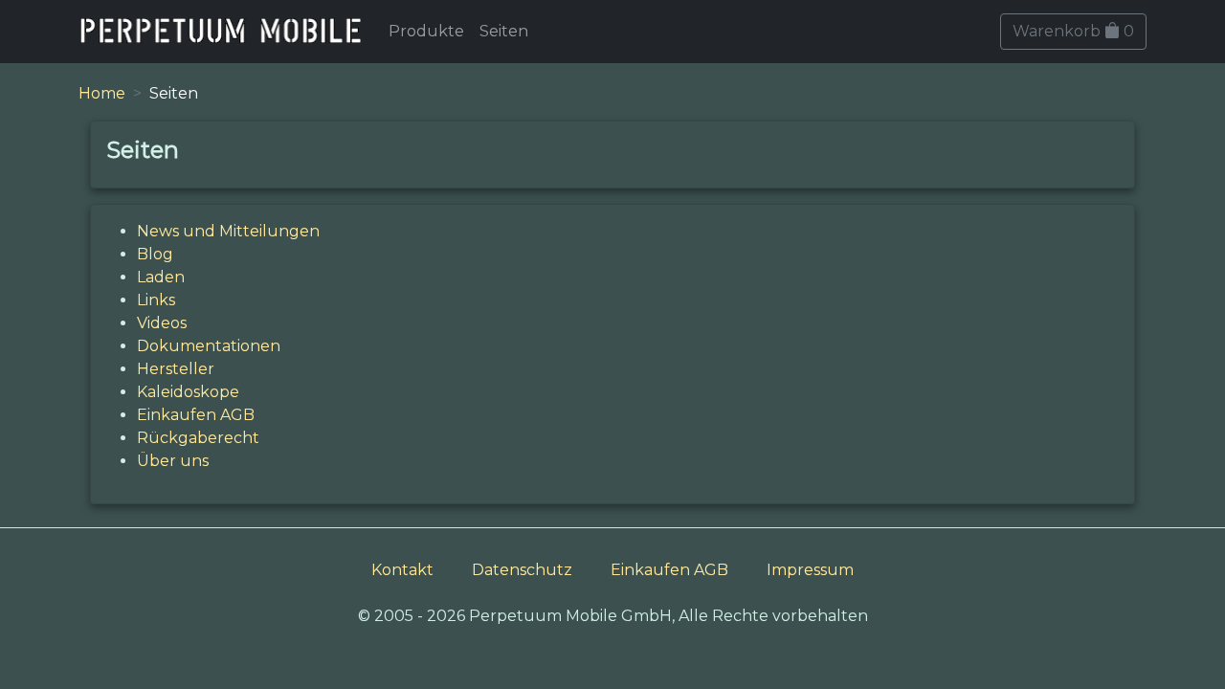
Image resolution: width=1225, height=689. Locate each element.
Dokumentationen (208, 346)
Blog (155, 254)
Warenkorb (1073, 31)
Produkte (426, 31)
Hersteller (175, 369)
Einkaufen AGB (196, 415)
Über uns (173, 461)
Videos (162, 323)
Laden (161, 277)
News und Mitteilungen (228, 231)
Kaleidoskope (188, 392)
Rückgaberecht (198, 438)
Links (156, 300)
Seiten (503, 31)
